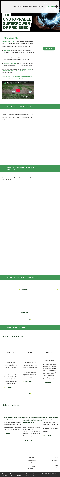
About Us (35, 6)
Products (15, 6)
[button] (29, 319)
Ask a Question (32, 468)
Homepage (4, 12)
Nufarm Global (27, 474)
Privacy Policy (11, 474)
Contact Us (40, 6)
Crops (19, 6)
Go (57, 6)
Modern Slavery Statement (19, 474)
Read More (9, 433)
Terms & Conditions (4, 474)
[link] (5, 6)
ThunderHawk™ (26, 432)
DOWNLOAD (24, 289)
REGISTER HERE (49, 49)
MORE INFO (9, 387)
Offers (30, 6)
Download (24, 312)
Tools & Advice (25, 6)
